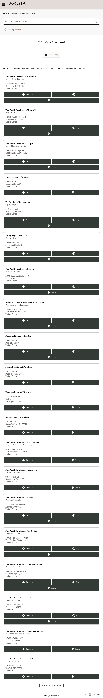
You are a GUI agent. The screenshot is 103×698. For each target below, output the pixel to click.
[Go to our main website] (24, 4)
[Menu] (3, 4)
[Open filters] (96, 21)
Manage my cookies (51, 696)
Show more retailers (51, 685)
